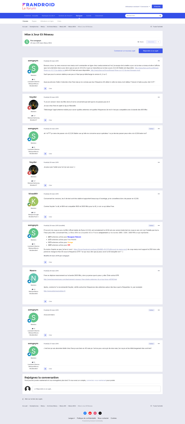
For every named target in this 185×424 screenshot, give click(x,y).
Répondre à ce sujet (150, 51)
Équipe (34, 21)
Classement (99, 16)
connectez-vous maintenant (96, 380)
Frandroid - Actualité (31, 16)
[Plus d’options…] (159, 61)
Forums (25, 21)
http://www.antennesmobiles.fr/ (55, 291)
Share (141, 42)
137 (34, 116)
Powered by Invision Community (92, 421)
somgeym (37, 40)
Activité (88, 16)
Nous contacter (103, 418)
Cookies (114, 418)
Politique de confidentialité (86, 418)
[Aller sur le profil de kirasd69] (33, 201)
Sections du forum (65, 16)
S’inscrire (157, 6)
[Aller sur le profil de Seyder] (33, 104)
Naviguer (79, 16)
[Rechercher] (160, 15)
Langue (71, 418)
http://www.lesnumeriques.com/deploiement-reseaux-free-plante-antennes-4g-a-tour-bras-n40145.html (80, 279)
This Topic (151, 15)
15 (34, 79)
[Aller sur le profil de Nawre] (33, 278)
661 (34, 212)
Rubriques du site (48, 16)
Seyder (33, 97)
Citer (50, 88)
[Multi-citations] (45, 88)
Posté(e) (51, 61)
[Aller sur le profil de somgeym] (27, 41)
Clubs (59, 21)
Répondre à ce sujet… (44, 389)
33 (34, 289)
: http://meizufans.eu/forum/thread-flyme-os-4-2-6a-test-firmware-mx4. (115, 70)
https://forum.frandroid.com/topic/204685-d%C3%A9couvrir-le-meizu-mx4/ (100, 249)
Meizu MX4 (48, 43)
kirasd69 (33, 194)
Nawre (33, 270)
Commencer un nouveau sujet (124, 51)
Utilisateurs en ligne (47, 21)
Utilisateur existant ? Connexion (137, 6)
